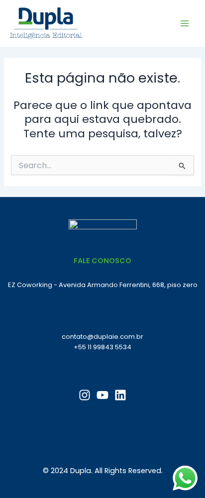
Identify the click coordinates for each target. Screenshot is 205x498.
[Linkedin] (120, 395)
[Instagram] (85, 395)
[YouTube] (102, 395)
